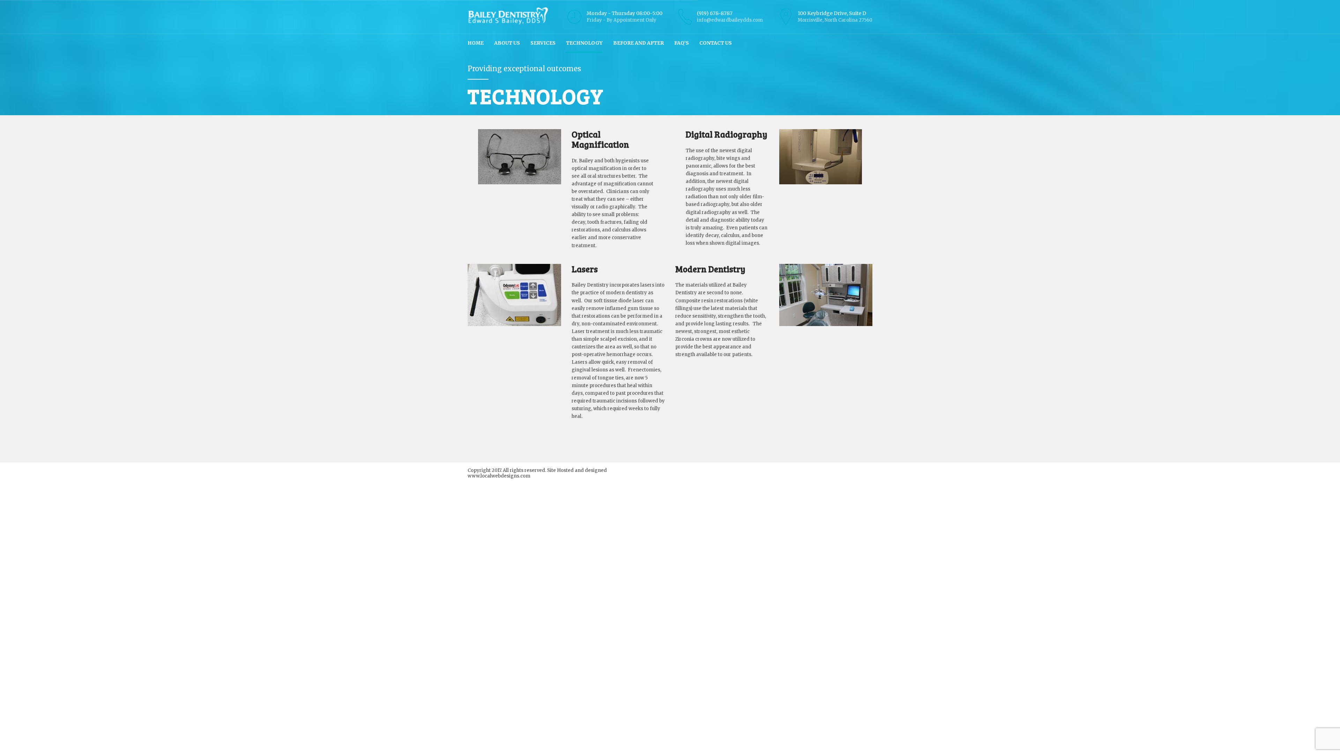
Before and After (638, 43)
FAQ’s (681, 43)
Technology (584, 43)
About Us (507, 43)
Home (476, 43)
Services (543, 43)
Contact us (715, 43)
